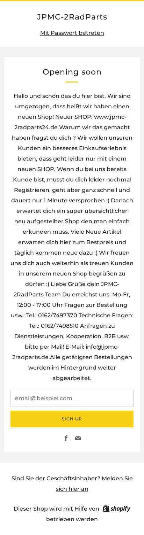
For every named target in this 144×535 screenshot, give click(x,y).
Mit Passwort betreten (72, 33)
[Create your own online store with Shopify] (116, 509)
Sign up (72, 418)
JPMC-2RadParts (72, 17)
